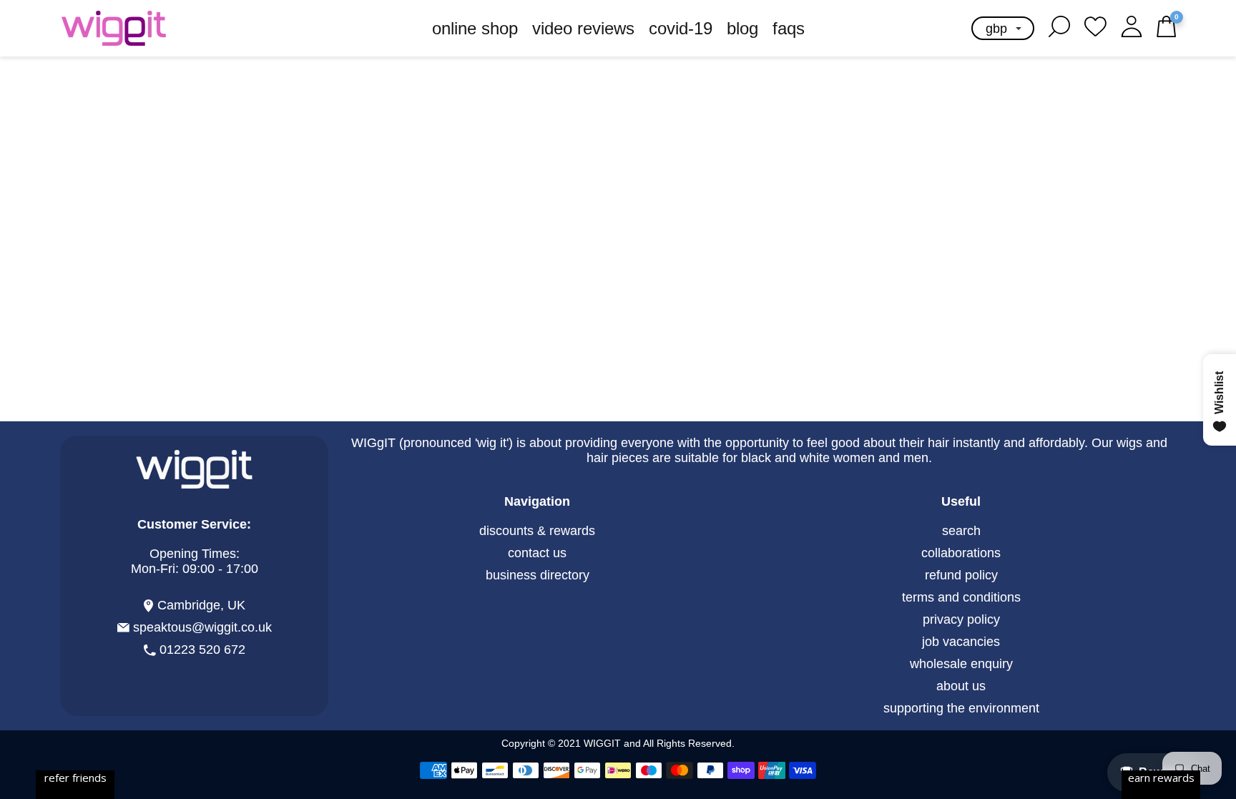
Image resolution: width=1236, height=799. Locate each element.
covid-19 (680, 28)
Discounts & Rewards (537, 531)
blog (742, 28)
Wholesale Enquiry (961, 664)
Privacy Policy (961, 619)
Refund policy (961, 575)
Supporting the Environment (961, 708)
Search (961, 531)
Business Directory (537, 575)
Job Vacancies (961, 641)
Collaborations (961, 553)
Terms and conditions (961, 597)
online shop (475, 28)
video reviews (583, 28)
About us (961, 686)
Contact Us (537, 553)
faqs (788, 28)
